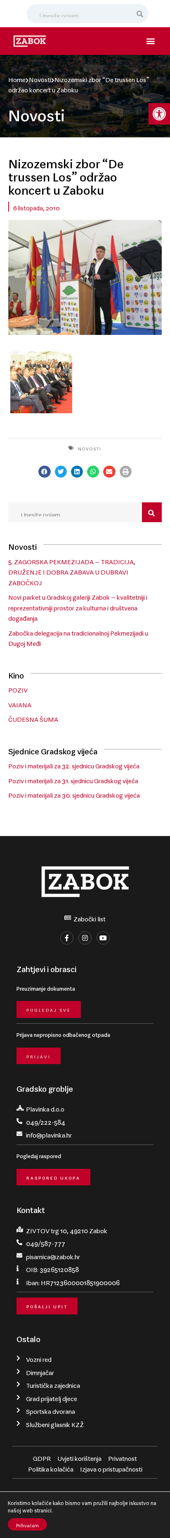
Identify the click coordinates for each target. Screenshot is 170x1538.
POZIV (18, 688)
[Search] (140, 13)
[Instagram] (85, 937)
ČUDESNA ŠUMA (33, 717)
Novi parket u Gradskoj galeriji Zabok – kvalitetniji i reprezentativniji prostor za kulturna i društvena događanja (77, 606)
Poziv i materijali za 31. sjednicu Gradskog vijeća (73, 779)
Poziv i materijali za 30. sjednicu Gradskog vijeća (74, 793)
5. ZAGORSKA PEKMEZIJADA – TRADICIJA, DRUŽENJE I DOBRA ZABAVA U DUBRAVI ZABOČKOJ (71, 571)
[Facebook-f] (66, 937)
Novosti (40, 77)
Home (17, 77)
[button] (159, 114)
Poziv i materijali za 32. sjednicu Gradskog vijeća (73, 764)
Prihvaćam (27, 1524)
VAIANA (19, 703)
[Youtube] (103, 937)
